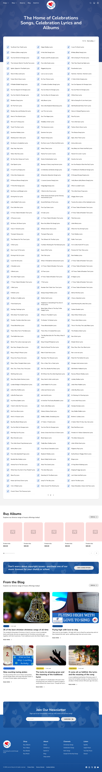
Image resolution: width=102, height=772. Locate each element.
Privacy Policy (30, 767)
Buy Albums (26, 745)
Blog (44, 754)
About (45, 745)
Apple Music (87, 748)
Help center (46, 757)
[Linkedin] (95, 768)
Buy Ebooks (26, 751)
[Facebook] (86, 768)
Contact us (46, 748)
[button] (94, 3)
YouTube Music (88, 751)
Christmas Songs (68, 745)
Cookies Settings (50, 767)
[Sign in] (97, 3)
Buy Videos (26, 748)
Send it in (46, 751)
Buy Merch (26, 754)
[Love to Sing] (51, 5)
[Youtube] (98, 768)
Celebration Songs (69, 748)
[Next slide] (96, 553)
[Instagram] (89, 768)
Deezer (86, 754)
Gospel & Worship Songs (71, 754)
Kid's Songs (67, 751)
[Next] (53, 495)
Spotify (86, 745)
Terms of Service (40, 767)
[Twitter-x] (92, 768)
